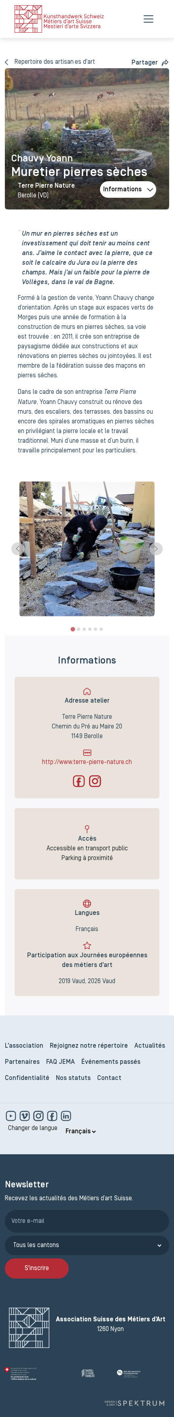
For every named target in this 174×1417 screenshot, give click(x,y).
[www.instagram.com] (39, 1116)
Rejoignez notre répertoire (89, 1046)
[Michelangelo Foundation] (143, 1374)
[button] (150, 62)
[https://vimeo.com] (25, 1116)
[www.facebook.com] (53, 1116)
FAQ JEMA (60, 1062)
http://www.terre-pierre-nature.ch (87, 762)
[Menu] (148, 19)
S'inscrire (37, 1268)
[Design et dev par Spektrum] (134, 1403)
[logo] (59, 19)
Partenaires (22, 1062)
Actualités (149, 1046)
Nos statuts (73, 1078)
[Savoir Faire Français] (96, 1374)
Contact (109, 1078)
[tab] (72, 629)
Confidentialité (27, 1078)
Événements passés (110, 1062)
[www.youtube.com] (12, 1116)
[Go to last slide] (17, 548)
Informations (122, 190)
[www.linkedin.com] (66, 1116)
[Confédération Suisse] (40, 1373)
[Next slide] (156, 548)
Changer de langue (32, 1128)
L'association (24, 1046)
